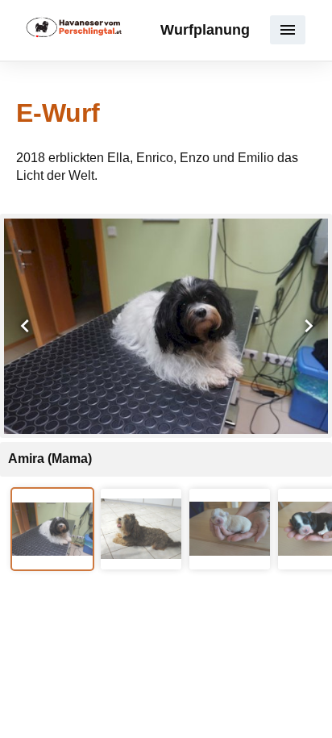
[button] (287, 29)
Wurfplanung (205, 30)
